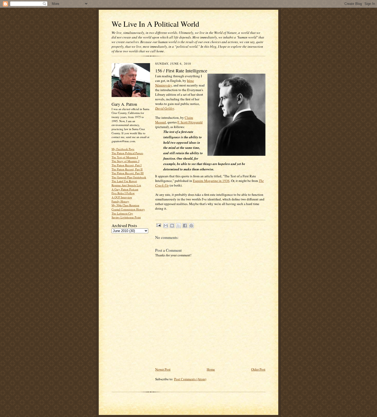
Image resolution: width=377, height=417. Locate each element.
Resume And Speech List (126, 185)
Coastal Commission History (128, 209)
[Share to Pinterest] (191, 225)
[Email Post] (158, 225)
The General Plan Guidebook (129, 177)
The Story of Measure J (125, 161)
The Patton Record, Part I (127, 165)
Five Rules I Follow (123, 193)
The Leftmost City (122, 213)
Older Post (258, 369)
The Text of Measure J (125, 157)
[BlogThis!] (172, 225)
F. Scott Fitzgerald (190, 122)
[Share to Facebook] (184, 225)
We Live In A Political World (155, 24)
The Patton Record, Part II (127, 169)
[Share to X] (178, 225)
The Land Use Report (124, 181)
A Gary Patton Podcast (125, 189)
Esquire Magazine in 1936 (211, 180)
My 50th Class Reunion (125, 205)
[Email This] (165, 225)
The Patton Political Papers (127, 153)
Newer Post (163, 369)
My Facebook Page (123, 149)
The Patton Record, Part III (128, 173)
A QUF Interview (122, 197)
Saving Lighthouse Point (126, 217)
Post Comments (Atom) (190, 379)
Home (211, 369)
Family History (120, 201)
